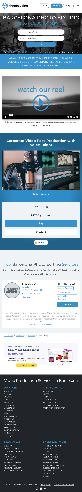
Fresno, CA (8, 402)
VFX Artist (47, 476)
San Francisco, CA (11, 430)
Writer (46, 394)
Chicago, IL (8, 394)
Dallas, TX (8, 397)
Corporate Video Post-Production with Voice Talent (41, 143)
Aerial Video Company (13, 471)
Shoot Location (49, 402)
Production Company (13, 462)
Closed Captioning (51, 468)
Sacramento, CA (10, 425)
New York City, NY (11, 416)
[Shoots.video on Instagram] (37, 488)
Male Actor (48, 391)
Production (20, 336)
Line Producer (10, 465)
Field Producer (10, 454)
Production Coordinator (54, 408)
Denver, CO (8, 400)
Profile (67, 304)
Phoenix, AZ (9, 419)
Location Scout (49, 400)
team (24, 58)
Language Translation (52, 471)
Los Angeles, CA (10, 411)
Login (44, 5)
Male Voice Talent (50, 460)
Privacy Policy (46, 485)
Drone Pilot (9, 460)
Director (8, 446)
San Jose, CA (9, 433)
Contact (43, 122)
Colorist (47, 451)
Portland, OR (9, 422)
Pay (41, 223)
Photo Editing (49, 474)
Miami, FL (7, 414)
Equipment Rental (51, 405)
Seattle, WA (9, 436)
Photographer (10, 457)
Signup (56, 5)
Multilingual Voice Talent (54, 465)
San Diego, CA (9, 427)
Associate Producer (12, 468)
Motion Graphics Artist (53, 446)
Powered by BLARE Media (64, 485)
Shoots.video (8, 336)
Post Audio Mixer (50, 457)
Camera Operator (11, 449)
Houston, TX (9, 405)
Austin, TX (8, 391)
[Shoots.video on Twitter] (45, 489)
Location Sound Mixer (13, 451)
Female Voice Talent (51, 462)
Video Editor (48, 449)
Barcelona (26, 287)
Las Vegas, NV (9, 408)
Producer (47, 397)
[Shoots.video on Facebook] (41, 488)
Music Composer (50, 454)
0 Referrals (38, 290)
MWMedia (29, 283)
